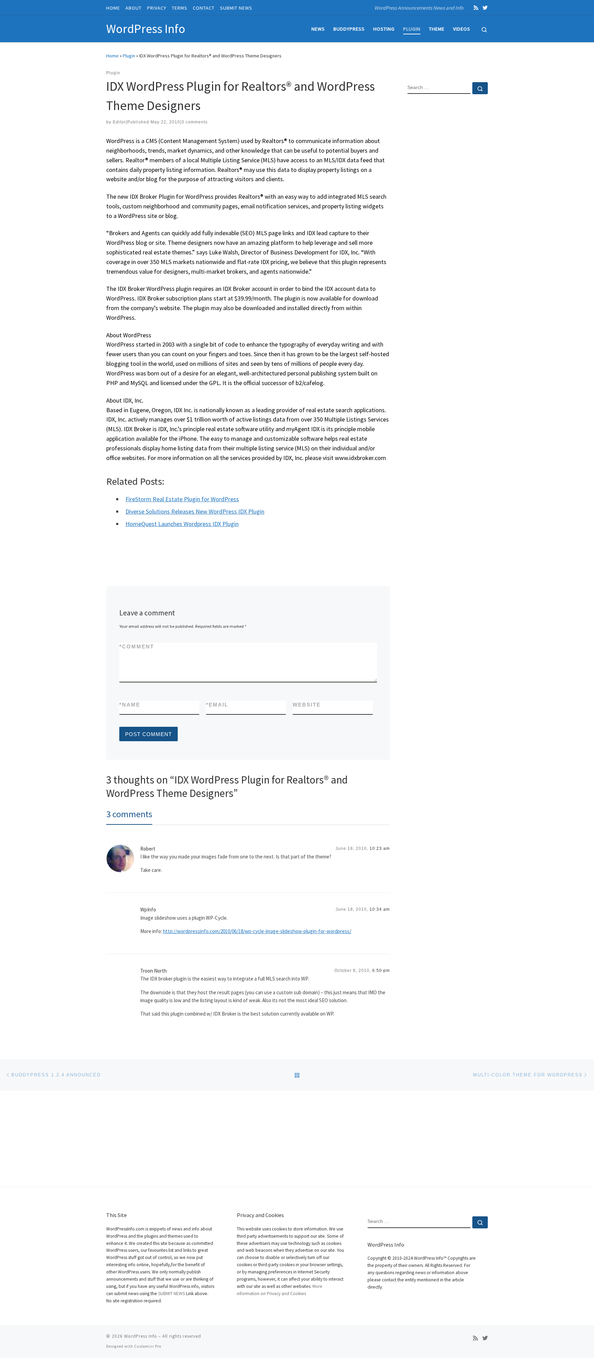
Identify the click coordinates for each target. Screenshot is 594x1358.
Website (307, 705)
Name (129, 705)
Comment (136, 646)
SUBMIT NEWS (171, 1293)
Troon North (153, 970)
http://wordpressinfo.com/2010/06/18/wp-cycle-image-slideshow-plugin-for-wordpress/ (257, 931)
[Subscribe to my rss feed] (476, 8)
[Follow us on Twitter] (485, 8)
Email (217, 705)
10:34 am (380, 909)
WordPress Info (140, 1336)
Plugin (129, 56)
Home (112, 56)
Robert (147, 848)
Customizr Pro (147, 1346)
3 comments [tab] (129, 814)
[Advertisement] (447, 211)
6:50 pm (381, 970)
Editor (119, 122)
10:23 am (380, 848)
